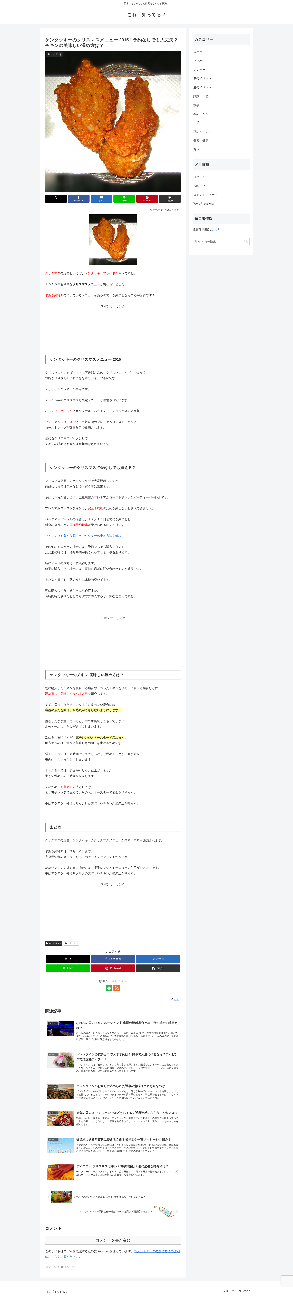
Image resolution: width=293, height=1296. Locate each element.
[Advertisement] (112, 330)
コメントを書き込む (113, 1240)
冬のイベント (55, 943)
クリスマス (73, 943)
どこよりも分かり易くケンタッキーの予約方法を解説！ (86, 535)
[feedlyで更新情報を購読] (109, 988)
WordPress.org (203, 203)
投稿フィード (202, 186)
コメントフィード (205, 194)
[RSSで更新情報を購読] (116, 988)
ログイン (199, 177)
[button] (170, 199)
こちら (215, 229)
